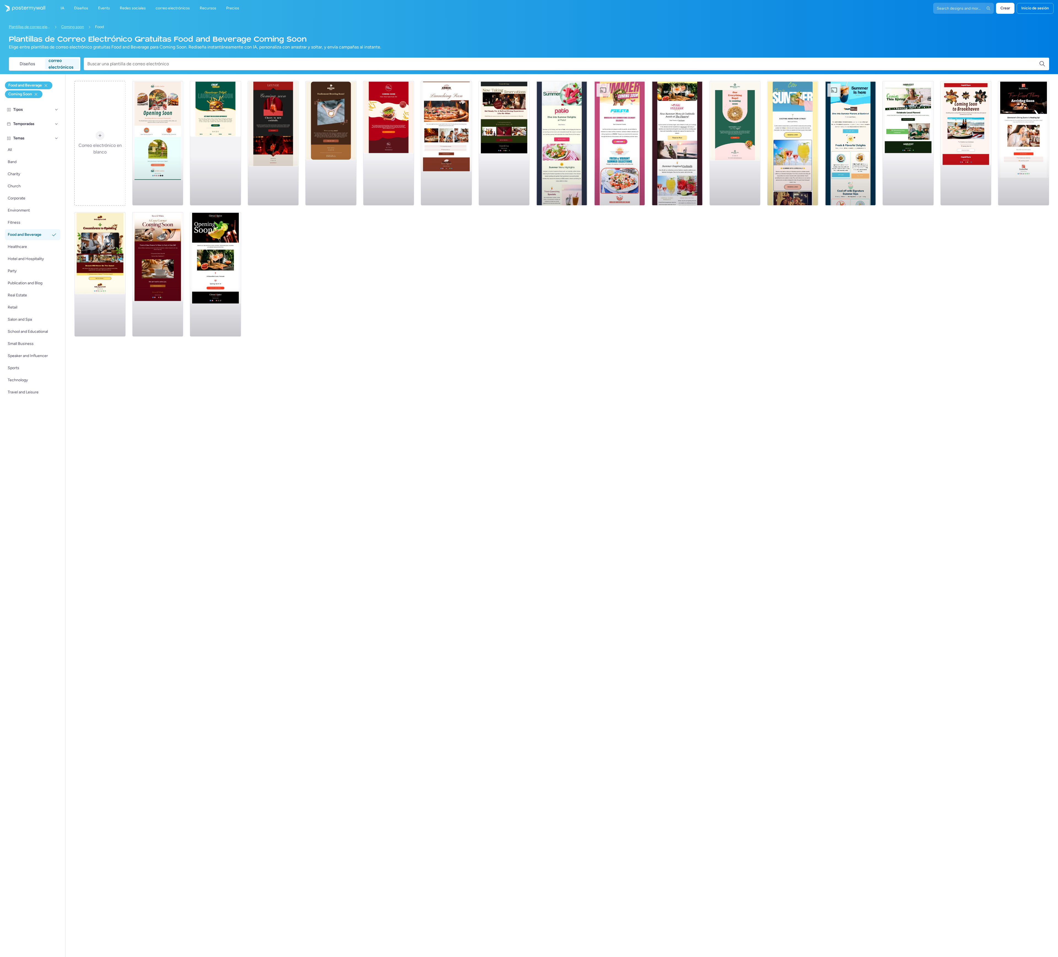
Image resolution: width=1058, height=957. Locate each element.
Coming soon (72, 27)
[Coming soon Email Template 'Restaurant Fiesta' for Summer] (619, 143)
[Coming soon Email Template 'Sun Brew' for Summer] (850, 143)
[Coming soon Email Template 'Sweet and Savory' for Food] (100, 274)
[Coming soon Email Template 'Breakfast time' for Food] (157, 143)
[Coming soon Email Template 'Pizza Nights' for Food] (446, 143)
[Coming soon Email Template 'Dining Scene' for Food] (1023, 143)
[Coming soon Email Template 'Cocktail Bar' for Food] (273, 143)
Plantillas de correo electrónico (29, 27)
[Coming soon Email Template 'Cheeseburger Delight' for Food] (215, 143)
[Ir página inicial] (22, 8)
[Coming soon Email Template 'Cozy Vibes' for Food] (966, 143)
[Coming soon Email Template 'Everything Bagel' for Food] (735, 143)
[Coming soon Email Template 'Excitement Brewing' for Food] (331, 143)
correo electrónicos (60, 63)
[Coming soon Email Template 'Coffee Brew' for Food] (157, 274)
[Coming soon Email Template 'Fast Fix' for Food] (388, 143)
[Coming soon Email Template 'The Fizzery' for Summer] (677, 143)
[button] (56, 109)
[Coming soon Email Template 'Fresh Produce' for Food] (908, 143)
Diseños (27, 63)
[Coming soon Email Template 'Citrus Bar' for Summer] (792, 143)
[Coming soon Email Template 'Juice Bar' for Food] (215, 274)
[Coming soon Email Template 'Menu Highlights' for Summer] (561, 143)
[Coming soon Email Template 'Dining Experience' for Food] (504, 143)
